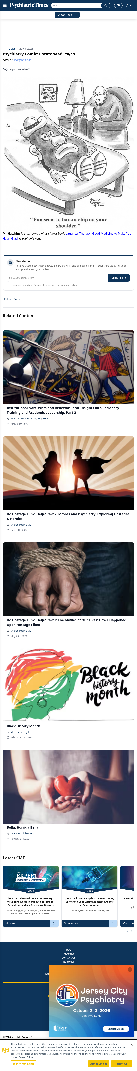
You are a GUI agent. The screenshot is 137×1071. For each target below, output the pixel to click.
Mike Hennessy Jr (20, 732)
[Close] (131, 1044)
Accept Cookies (98, 1063)
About (68, 949)
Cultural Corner (12, 299)
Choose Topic (64, 14)
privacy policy (70, 285)
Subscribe (117, 277)
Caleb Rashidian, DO (22, 833)
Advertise (69, 953)
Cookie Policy (26, 1057)
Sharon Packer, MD (21, 524)
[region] (68, 1055)
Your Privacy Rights (23, 1063)
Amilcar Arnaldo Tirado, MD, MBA (29, 418)
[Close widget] (130, 969)
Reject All (121, 1063)
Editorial (68, 961)
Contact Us (69, 957)
